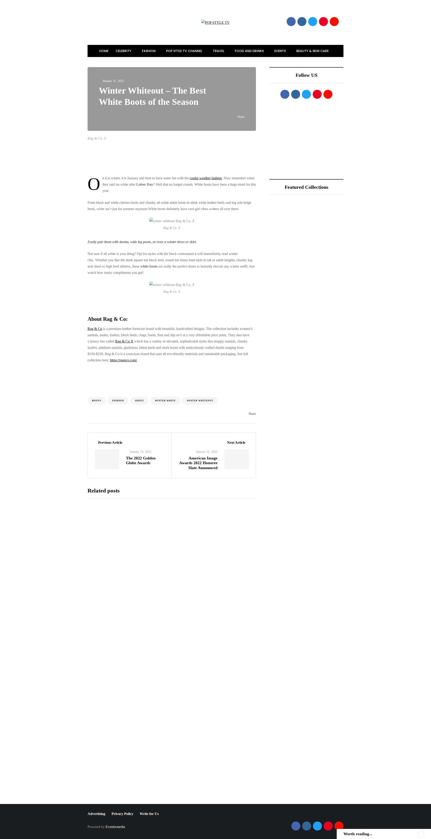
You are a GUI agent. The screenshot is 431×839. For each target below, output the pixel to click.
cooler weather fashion (206, 178)
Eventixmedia (115, 827)
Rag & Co (95, 329)
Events (280, 51)
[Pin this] (65, 390)
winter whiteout (200, 400)
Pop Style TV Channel (184, 51)
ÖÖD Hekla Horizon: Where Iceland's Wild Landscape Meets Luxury (322, 238)
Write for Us (149, 814)
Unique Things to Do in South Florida (320, 287)
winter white (165, 400)
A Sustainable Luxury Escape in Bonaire (318, 262)
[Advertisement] (213, 158)
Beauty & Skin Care (313, 51)
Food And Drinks (250, 51)
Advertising (96, 814)
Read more (182, 577)
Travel (219, 51)
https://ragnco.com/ (123, 360)
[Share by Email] (65, 424)
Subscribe (205, 799)
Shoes (139, 400)
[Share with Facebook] (65, 367)
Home (103, 51)
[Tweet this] (65, 379)
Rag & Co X (124, 341)
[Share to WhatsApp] (65, 401)
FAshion (118, 400)
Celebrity (124, 51)
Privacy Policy (122, 814)
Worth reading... (357, 834)
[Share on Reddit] (65, 412)
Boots (96, 400)
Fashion (149, 51)
